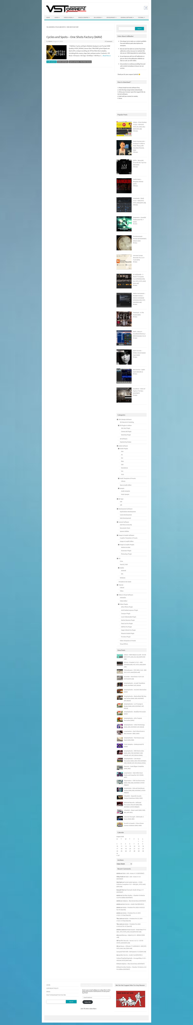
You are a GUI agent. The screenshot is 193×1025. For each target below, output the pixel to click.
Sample (122, 488)
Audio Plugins (124, 448)
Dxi (122, 458)
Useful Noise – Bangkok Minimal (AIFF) (138, 181)
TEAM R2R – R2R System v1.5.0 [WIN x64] (134, 951)
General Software (126, 17)
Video (121, 591)
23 (143, 848)
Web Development (125, 518)
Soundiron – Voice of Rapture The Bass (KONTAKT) (139, 391)
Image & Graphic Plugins (127, 544)
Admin (50, 41)
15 (138, 846)
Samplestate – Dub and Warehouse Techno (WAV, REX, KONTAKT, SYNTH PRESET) (134, 790)
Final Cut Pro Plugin (127, 623)
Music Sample (125, 494)
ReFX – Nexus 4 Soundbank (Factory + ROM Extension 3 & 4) (139, 334)
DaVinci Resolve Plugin (128, 620)
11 (121, 846)
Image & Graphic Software (126, 535)
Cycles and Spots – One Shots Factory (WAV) (74, 37)
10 (117, 846)
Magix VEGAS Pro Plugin (128, 630)
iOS (122, 574)
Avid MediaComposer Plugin (129, 610)
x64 (121, 501)
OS (119, 558)
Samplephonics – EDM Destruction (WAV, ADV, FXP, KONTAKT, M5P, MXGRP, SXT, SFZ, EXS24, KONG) (134, 753)
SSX (122, 464)
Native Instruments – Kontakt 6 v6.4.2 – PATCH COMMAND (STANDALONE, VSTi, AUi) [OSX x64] (139, 298)
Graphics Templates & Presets (128, 538)
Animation (123, 597)
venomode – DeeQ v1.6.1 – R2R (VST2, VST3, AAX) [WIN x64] (139, 200)
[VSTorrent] (66, 12)
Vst (122, 471)
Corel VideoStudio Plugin (128, 617)
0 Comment (108, 41)
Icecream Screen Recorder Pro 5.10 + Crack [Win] (139, 258)
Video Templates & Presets (128, 640)
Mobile (122, 568)
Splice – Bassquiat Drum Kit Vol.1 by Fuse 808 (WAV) (139, 162)
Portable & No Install (125, 581)
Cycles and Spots (63, 62)
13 (130, 846)
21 (134, 848)
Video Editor (123, 601)
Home (48, 17)
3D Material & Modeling (127, 422)
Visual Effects (124, 644)
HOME (48, 985)
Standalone (124, 468)
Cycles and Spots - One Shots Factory (80, 62)
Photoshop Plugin (126, 554)
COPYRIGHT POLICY (52, 988)
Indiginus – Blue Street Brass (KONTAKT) (134, 901)
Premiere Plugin (125, 637)
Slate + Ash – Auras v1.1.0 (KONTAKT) (133, 873)
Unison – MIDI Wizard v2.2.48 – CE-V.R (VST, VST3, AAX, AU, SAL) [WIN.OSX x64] (135, 657)
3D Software (123, 439)
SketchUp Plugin (126, 435)
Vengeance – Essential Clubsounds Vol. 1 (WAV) (139, 219)
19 (126, 848)
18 (121, 848)
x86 (121, 505)
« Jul (118, 855)
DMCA (48, 991)
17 (117, 848)
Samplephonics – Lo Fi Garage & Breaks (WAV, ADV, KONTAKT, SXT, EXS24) (134, 706)
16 (143, 846)
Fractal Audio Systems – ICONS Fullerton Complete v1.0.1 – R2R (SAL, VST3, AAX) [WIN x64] (131, 884)
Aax (122, 451)
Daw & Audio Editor (125, 485)
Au (122, 454)
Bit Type (121, 499)
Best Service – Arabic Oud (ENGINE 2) (133, 904)
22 (138, 848)
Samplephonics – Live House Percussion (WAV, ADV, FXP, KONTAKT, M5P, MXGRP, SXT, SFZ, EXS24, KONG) (135, 761)
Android (123, 570)
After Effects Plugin (127, 607)
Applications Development (128, 511)
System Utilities (124, 531)
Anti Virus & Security (126, 525)
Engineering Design (125, 442)
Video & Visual (68, 17)
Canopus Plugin (125, 613)
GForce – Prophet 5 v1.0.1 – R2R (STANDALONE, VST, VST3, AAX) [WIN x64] (135, 664)
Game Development (126, 515)
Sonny (118, 951)
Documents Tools (125, 528)
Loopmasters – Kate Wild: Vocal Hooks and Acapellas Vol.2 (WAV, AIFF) (134, 775)
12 (126, 846)
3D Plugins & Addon (126, 425)
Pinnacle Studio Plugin (127, 633)
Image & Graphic (83, 17)
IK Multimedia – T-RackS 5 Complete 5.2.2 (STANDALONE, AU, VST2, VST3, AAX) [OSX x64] (139, 279)
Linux (121, 561)
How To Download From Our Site (56, 995)
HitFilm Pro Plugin (126, 627)
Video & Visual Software (126, 595)
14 (134, 846)
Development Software (125, 509)
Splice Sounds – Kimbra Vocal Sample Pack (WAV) (139, 353)
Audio (56, 17)
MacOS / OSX (124, 564)
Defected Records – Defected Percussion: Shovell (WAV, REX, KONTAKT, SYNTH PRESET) (133, 805)
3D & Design (97, 17)
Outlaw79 (119, 958)
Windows (122, 578)
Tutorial (141, 17)
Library (123, 481)
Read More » (107, 55)
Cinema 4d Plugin (126, 431)
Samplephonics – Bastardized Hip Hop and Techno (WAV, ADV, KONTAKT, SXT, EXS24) (135, 698)
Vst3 (122, 474)
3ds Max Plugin (125, 428)
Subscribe (88, 1002)
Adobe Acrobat (125, 547)
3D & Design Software (125, 419)
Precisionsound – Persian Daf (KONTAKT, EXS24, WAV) (139, 238)
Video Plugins (124, 604)
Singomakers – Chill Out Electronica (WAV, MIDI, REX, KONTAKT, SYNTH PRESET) (134, 783)
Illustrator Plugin (126, 550)
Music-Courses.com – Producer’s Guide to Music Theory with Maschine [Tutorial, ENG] (139, 145)
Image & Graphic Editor (127, 541)
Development (111, 17)
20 (130, 848)
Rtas (122, 461)
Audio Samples (51, 62)
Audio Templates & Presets (128, 478)
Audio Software (123, 446)
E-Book (122, 587)
